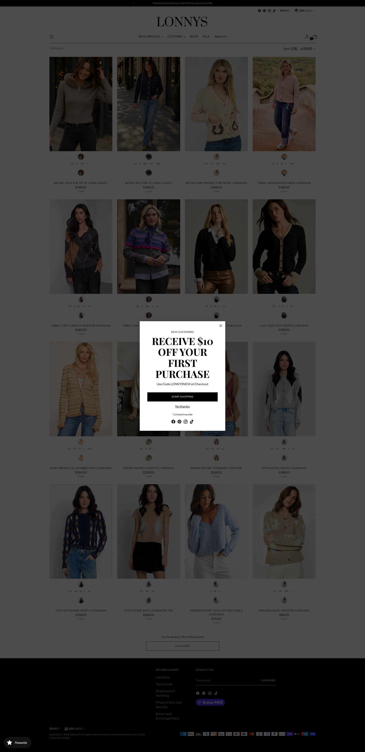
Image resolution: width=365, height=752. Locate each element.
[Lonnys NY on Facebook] (173, 422)
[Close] (221, 326)
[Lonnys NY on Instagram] (185, 422)
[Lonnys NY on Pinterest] (179, 422)
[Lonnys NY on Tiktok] (191, 422)
